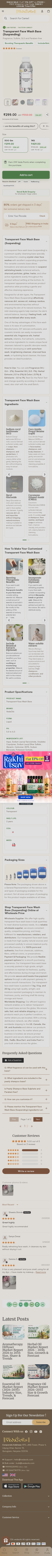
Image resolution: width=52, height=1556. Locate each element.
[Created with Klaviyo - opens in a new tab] (26, 804)
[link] (26, 777)
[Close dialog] (49, 753)
